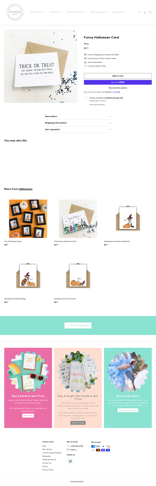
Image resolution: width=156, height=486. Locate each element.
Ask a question (52, 129)
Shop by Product (75, 12)
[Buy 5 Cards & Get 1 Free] (28, 372)
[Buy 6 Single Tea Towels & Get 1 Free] (78, 372)
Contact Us (46, 463)
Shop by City (37, 12)
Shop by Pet (55, 12)
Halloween (25, 189)
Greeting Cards (98, 12)
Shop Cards (28, 415)
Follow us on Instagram (128, 410)
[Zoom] (40, 66)
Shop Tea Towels (78, 423)
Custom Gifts (118, 12)
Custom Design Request (51, 453)
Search (45, 466)
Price (86, 44)
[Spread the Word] (128, 372)
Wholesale (46, 456)
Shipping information (56, 123)
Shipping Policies (49, 460)
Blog (44, 446)
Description (51, 116)
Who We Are (47, 449)
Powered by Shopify (77, 481)
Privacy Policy (47, 470)
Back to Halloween (79, 325)
